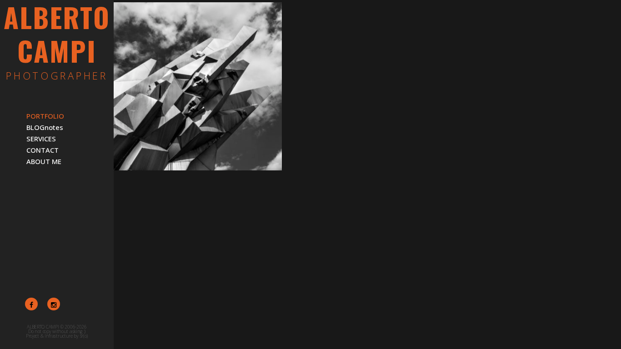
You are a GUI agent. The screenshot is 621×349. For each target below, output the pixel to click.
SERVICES (41, 138)
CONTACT (42, 150)
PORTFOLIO (45, 115)
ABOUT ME (43, 161)
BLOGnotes (44, 127)
